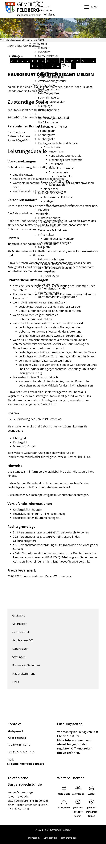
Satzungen (44, 27)
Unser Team (57, 151)
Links (41, 39)
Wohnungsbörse (48, 110)
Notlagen (49, 201)
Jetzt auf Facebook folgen (78, 811)
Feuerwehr (45, 209)
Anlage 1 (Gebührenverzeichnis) (70, 561)
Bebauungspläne (48, 93)
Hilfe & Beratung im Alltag (59, 205)
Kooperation (57, 185)
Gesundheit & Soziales (52, 193)
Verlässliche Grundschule (65, 155)
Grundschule (51, 147)
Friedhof (43, 48)
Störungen (64, 807)
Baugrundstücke (48, 89)
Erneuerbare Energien (57, 243)
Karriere (43, 280)
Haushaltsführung (49, 35)
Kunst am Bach (53, 222)
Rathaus (37, 2)
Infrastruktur (46, 234)
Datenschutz (50, 837)
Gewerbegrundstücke (52, 60)
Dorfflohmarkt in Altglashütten (57, 297)
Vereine (43, 214)
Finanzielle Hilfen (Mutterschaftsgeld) (36, 518)
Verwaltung (39, 43)
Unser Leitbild (63, 176)
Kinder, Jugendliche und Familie (58, 143)
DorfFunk (49, 272)
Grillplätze (44, 247)
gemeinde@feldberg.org (27, 764)
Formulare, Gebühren (51, 31)
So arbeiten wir (58, 172)
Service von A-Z (47, 18)
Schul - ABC (62, 180)
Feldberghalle (46, 139)
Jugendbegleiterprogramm (66, 160)
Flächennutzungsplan (51, 102)
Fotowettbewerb (48, 292)
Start (10, 45)
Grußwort (44, 6)
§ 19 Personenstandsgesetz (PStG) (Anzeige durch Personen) (51, 532)
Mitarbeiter (45, 10)
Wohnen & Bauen (43, 85)
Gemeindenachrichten (52, 288)
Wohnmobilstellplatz (51, 77)
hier (76, 752)
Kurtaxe (43, 68)
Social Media (51, 276)
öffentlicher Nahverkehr (58, 239)
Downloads (78, 793)
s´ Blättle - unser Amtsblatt (55, 263)
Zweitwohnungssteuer (52, 81)
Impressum (34, 837)
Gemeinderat (46, 14)
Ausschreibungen (49, 284)
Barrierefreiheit (68, 837)
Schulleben (56, 164)
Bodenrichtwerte (48, 97)
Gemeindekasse (48, 56)
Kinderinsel (50, 189)
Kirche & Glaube (48, 226)
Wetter (91, 793)
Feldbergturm (46, 135)
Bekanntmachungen (51, 259)
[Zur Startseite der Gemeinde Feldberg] (22, 9)
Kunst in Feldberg (49, 218)
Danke (42, 251)
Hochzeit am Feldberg (52, 64)
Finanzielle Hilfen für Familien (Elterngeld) (39, 513)
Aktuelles (38, 255)
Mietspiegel (45, 106)
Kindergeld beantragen (27, 509)
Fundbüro (44, 52)
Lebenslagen (46, 23)
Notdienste (64, 793)
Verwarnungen (47, 72)
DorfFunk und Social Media (55, 268)
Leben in (37, 114)
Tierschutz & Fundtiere (52, 230)
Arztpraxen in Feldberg (57, 197)
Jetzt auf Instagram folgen (91, 811)
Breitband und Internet (52, 126)
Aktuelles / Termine (61, 168)
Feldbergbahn (46, 131)
